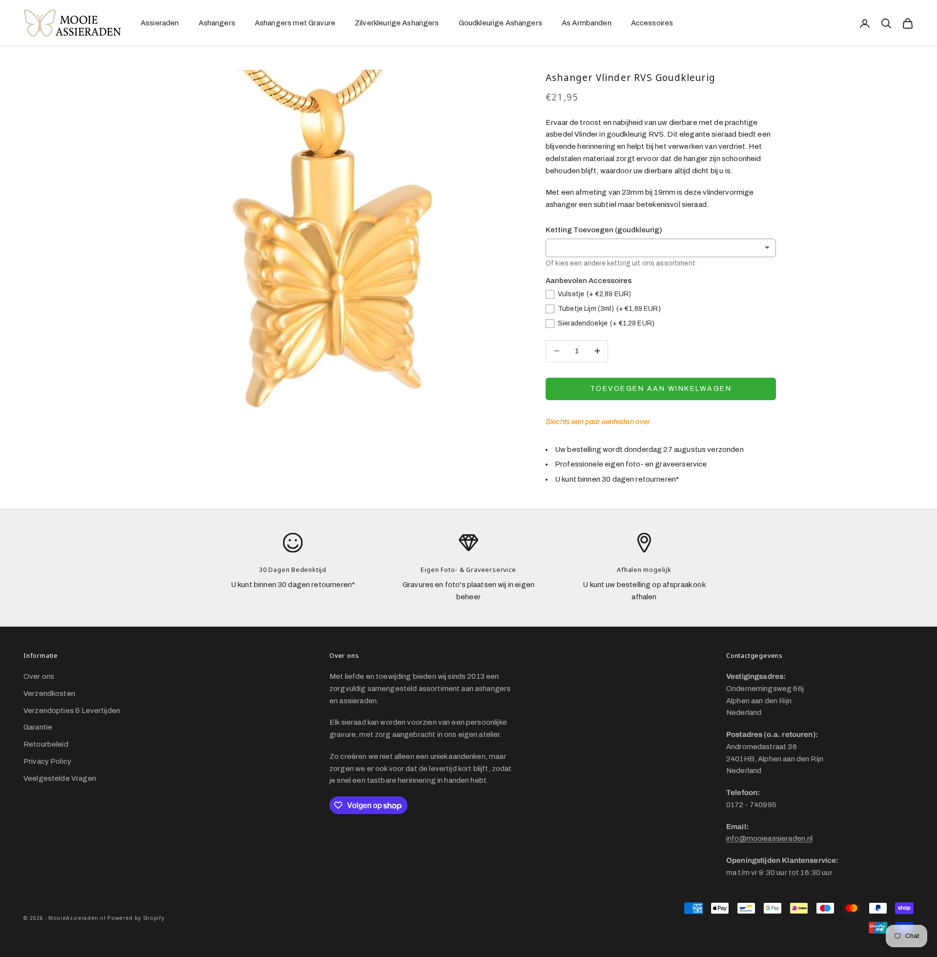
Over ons (38, 676)
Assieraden (160, 23)
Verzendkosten (49, 693)
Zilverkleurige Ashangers (397, 23)
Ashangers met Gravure (295, 23)
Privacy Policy (47, 761)
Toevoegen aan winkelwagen (661, 388)
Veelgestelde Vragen (59, 778)
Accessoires (652, 23)
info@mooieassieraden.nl (769, 838)
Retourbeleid (45, 744)
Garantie (37, 727)
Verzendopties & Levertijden (71, 710)
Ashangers (217, 23)
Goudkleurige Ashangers (500, 23)
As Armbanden (586, 23)
